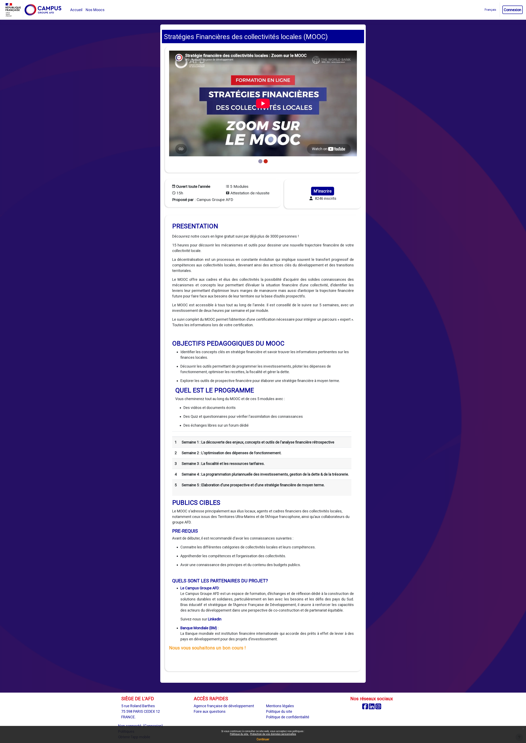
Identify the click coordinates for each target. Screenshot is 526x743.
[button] (490, 9)
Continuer (263, 739)
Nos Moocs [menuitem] (95, 10)
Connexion (512, 10)
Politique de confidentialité (287, 717)
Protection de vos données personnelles (273, 734)
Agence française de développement (224, 706)
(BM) (212, 628)
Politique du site (239, 734)
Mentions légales (280, 706)
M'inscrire (323, 191)
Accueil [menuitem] (76, 10)
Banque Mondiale (194, 628)
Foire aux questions (210, 711)
